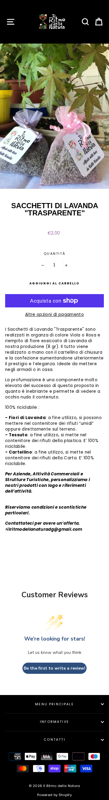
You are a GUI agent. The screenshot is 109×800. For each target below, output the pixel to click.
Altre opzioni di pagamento (54, 314)
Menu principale (54, 704)
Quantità (54, 253)
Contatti (54, 739)
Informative (54, 722)
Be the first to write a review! (54, 668)
